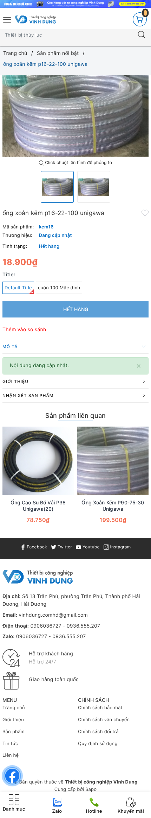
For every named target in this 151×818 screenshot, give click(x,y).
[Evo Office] (75, 4)
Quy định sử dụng (98, 744)
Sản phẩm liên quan (75, 415)
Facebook (36, 546)
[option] (75, 116)
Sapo (91, 789)
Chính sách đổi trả (98, 732)
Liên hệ (10, 755)
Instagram (120, 546)
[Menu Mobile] (7, 19)
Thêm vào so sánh (24, 330)
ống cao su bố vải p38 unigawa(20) (38, 505)
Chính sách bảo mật (100, 708)
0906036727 (45, 626)
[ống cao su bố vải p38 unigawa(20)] (38, 461)
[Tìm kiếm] (141, 34)
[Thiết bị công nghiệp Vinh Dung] (35, 19)
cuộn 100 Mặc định (59, 288)
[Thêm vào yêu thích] (145, 212)
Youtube (90, 546)
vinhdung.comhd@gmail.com (53, 615)
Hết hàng (75, 309)
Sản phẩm (13, 732)
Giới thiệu (13, 720)
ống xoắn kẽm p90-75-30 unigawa (112, 505)
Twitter (64, 546)
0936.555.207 (83, 626)
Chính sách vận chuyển (104, 720)
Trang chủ (13, 708)
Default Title (18, 288)
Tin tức (10, 744)
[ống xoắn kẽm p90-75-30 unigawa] (113, 461)
